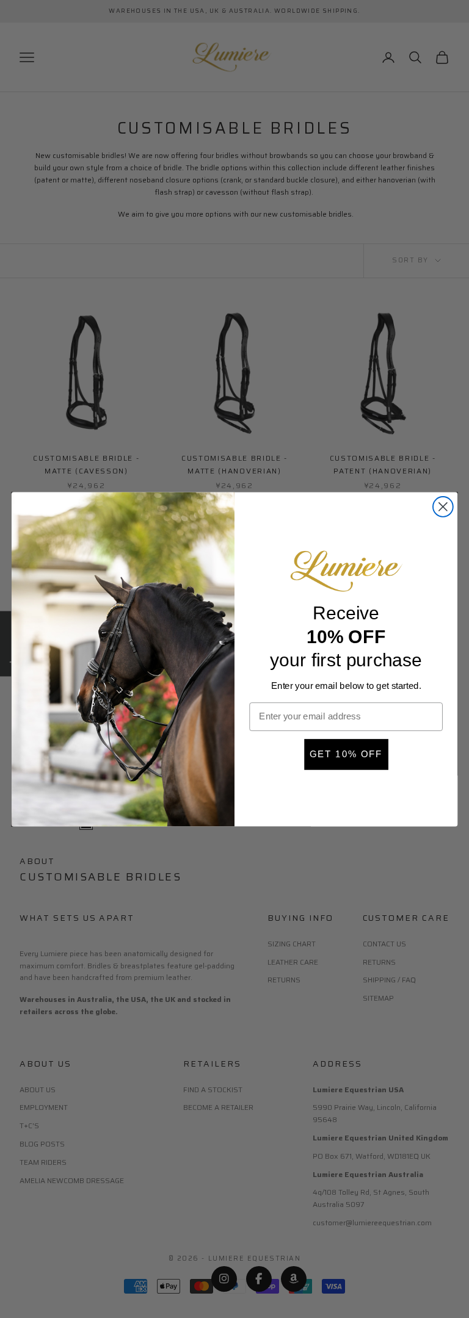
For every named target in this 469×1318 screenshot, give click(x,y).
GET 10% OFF (346, 754)
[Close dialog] (443, 507)
